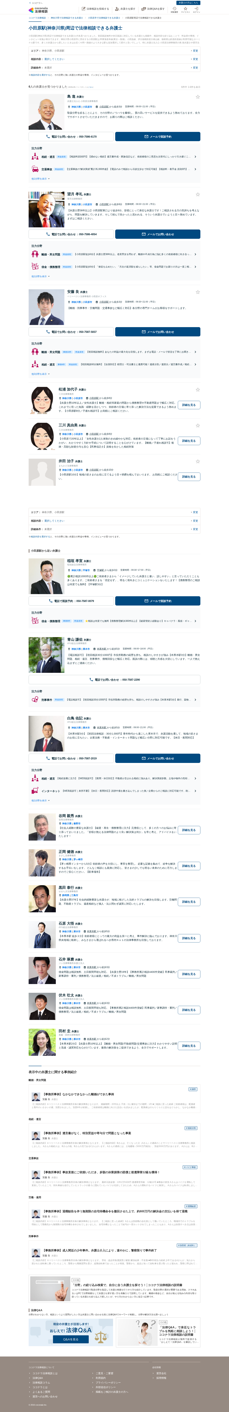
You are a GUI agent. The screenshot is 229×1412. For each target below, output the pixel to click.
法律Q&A (38, 1377)
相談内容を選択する (40, 75)
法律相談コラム (41, 1382)
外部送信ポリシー (106, 1387)
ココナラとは (40, 1387)
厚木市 (86, 649)
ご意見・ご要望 (104, 1373)
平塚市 (86, 570)
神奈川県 (76, 106)
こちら (90, 87)
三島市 (74, 895)
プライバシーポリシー (108, 1382)
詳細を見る (189, 404)
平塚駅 (101, 570)
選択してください (54, 59)
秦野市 (77, 823)
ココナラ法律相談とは (45, 1373)
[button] (114, 178)
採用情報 (161, 1377)
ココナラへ (37, 3)
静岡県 (65, 895)
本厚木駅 (102, 648)
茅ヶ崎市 (78, 859)
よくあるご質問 (41, 1391)
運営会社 (161, 1373)
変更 (195, 50)
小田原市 (87, 106)
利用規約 (101, 1377)
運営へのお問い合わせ (45, 1396)
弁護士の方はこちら (188, 2)
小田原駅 (104, 106)
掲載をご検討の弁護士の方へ (112, 1391)
